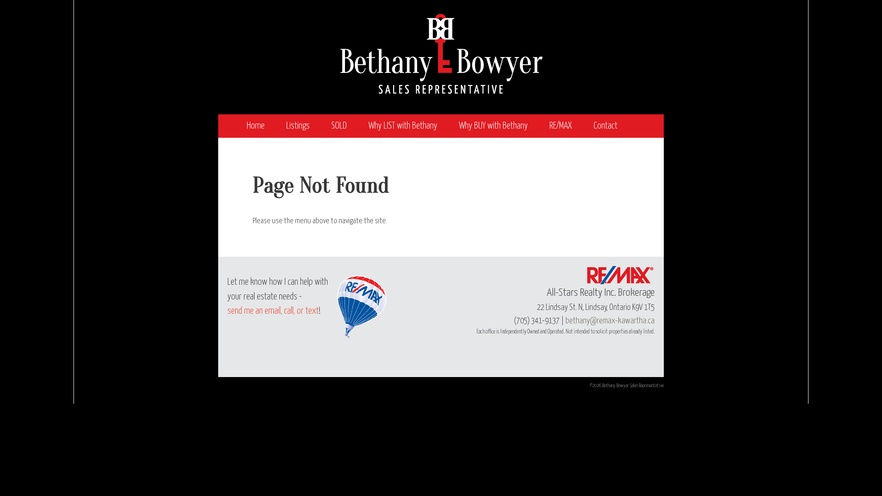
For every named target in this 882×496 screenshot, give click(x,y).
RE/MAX (560, 126)
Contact (605, 126)
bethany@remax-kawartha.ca (610, 321)
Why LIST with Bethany (402, 126)
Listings (298, 126)
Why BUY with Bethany (493, 126)
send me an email (254, 311)
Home (256, 126)
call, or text (301, 311)
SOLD (339, 126)
